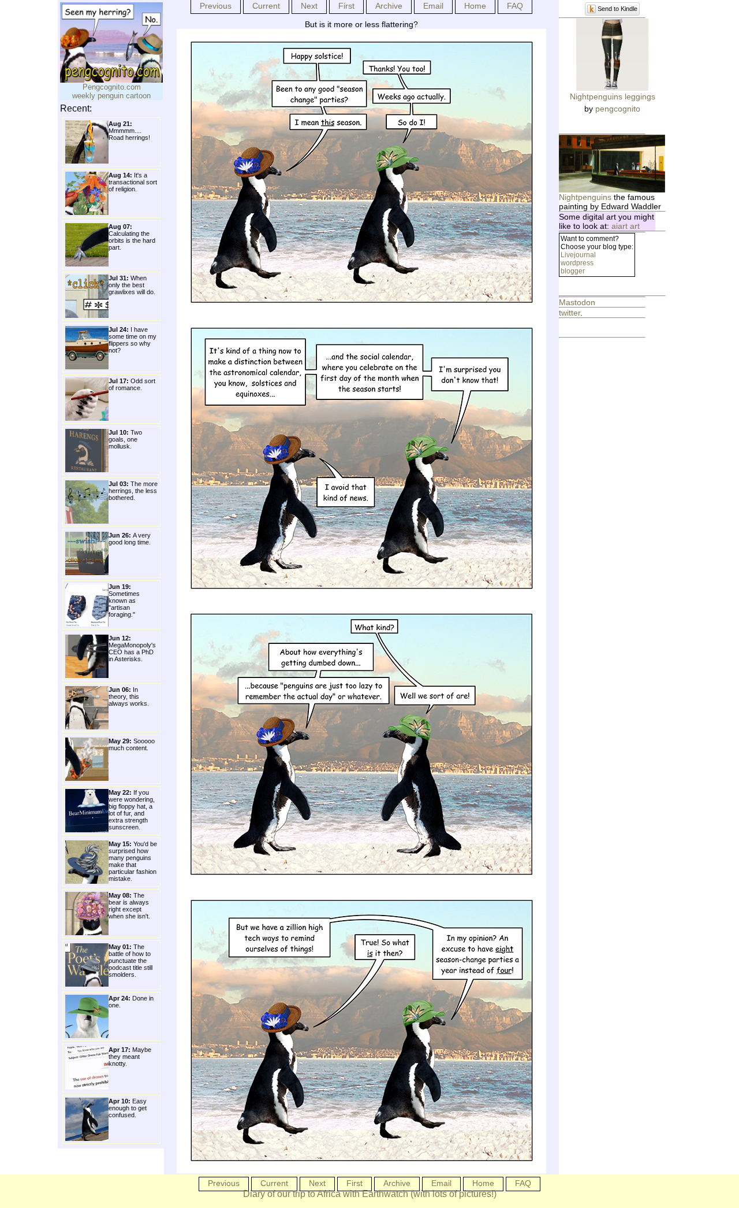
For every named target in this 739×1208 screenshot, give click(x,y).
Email (433, 5)
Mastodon (577, 302)
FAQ (515, 5)
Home (475, 5)
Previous (216, 5)
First (346, 5)
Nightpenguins (585, 197)
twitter (569, 312)
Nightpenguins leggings (612, 96)
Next (309, 5)
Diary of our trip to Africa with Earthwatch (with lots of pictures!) (370, 1194)
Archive (388, 5)
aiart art (625, 226)
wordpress (577, 263)
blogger (573, 271)
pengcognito (617, 108)
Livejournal (578, 255)
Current (266, 5)
